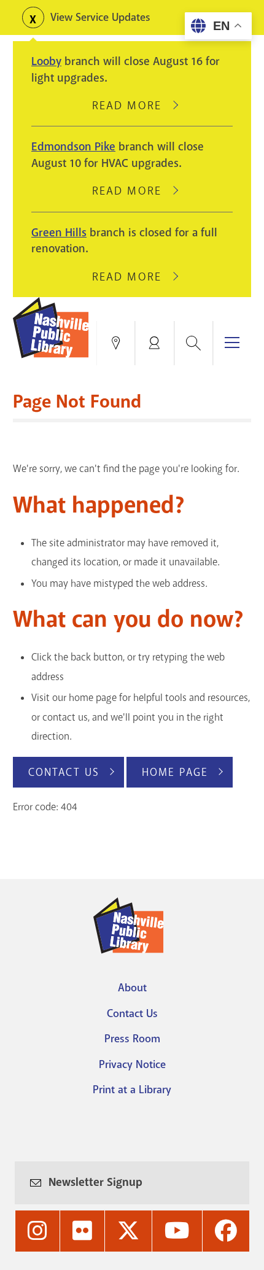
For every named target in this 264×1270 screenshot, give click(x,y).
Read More (132, 105)
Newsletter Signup (95, 1182)
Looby (46, 61)
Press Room (132, 1038)
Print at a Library (132, 1089)
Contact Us (63, 772)
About (132, 987)
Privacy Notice (132, 1064)
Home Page (175, 772)
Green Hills (59, 232)
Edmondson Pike (73, 146)
